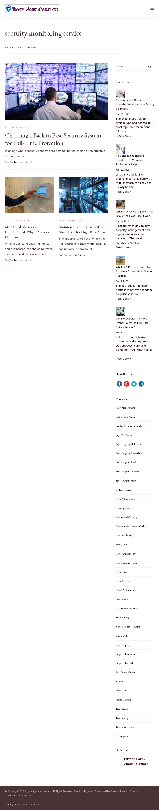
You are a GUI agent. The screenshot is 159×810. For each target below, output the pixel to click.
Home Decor (122, 572)
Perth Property (123, 645)
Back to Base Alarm (18, 127)
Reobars (120, 681)
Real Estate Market (125, 672)
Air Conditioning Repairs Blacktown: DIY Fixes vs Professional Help (130, 160)
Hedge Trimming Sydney (128, 562)
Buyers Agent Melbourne (128, 471)
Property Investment (126, 654)
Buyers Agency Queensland (129, 453)
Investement (122, 599)
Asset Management (125, 407)
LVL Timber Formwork (127, 608)
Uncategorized (123, 736)
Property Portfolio (125, 663)
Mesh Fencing (122, 617)
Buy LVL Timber (124, 435)
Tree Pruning (122, 708)
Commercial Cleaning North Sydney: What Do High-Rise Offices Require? (132, 323)
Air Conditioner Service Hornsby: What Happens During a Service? (135, 104)
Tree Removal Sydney (126, 727)
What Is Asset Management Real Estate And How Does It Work (135, 213)
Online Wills (122, 635)
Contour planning (124, 535)
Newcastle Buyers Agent (128, 626)
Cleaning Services (124, 508)
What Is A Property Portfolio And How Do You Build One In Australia (134, 271)
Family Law (121, 544)
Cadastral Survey (124, 489)
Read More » (123, 135)
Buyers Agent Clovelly (127, 462)
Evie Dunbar (11, 162)
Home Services (123, 581)
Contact (142, 763)
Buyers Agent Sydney (126, 480)
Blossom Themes (120, 791)
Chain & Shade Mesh (126, 499)
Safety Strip (121, 690)
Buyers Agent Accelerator (38, 791)
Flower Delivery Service (127, 553)
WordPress (11, 795)
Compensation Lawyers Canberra (132, 526)
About (128, 763)
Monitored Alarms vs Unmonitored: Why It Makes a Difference (27, 231)
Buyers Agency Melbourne (129, 444)
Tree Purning (122, 718)
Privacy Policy (134, 759)
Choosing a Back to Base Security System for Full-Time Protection (53, 139)
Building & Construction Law (130, 426)
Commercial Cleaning (126, 517)
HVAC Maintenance (126, 590)
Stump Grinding (123, 699)
